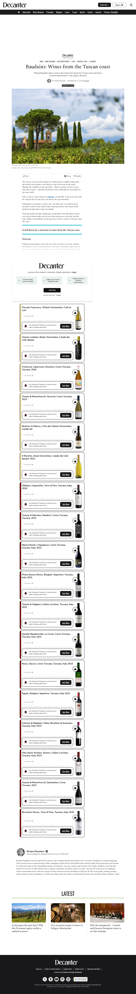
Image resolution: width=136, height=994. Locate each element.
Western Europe (63, 61)
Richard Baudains (60, 81)
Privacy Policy (79, 969)
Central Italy (82, 61)
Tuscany (92, 61)
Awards (98, 12)
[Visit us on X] (45, 979)
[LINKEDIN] (47, 851)
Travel (74, 12)
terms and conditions (93, 969)
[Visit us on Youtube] (56, 979)
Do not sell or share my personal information (68, 972)
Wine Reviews (38, 12)
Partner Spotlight (111, 12)
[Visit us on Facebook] (50, 979)
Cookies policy (67, 969)
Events (90, 12)
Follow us (69, 176)
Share (26, 176)
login (74, 272)
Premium (49, 12)
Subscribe (103, 4)
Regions (59, 12)
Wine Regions (50, 61)
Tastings (86, 81)
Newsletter (78, 176)
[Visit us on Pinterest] (62, 979)
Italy (73, 61)
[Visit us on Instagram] (68, 979)
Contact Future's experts (52, 969)
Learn (67, 12)
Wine (41, 61)
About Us (39, 969)
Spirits (82, 12)
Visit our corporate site (94, 985)
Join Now (65, 326)
